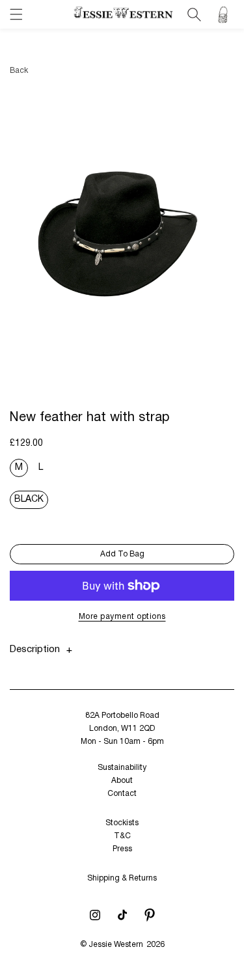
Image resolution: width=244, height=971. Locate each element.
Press (122, 849)
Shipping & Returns (122, 878)
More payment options (122, 616)
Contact (122, 793)
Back (19, 70)
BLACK (29, 499)
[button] (16, 14)
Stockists (122, 823)
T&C (122, 836)
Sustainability (122, 767)
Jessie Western (115, 944)
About (122, 780)
